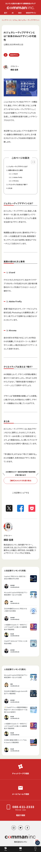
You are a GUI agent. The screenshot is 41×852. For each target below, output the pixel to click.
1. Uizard (15, 174)
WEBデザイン (31, 13)
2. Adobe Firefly (17, 177)
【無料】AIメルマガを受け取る (20, 480)
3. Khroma (15, 181)
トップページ (6, 20)
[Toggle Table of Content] (32, 162)
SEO (19, 13)
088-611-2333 (23, 807)
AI (13, 13)
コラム (15, 20)
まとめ (10, 188)
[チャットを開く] (37, 842)
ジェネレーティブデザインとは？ (18, 166)
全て (5, 13)
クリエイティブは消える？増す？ (18, 184)
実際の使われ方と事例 (15, 170)
